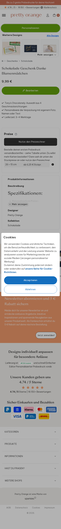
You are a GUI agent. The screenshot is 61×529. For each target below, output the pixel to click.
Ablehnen (30, 289)
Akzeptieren (30, 280)
